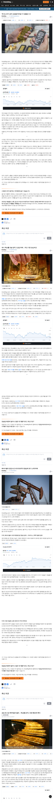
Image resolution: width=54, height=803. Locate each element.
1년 (14, 96)
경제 (17, 5)
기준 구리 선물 (20, 424)
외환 (41, 5)
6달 (11, 96)
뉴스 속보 (12, 5)
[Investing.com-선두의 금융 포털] (8, 2)
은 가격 (17, 420)
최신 (2, 5)
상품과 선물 (35, 5)
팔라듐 (19, 793)
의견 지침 (3, 260)
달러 (20, 388)
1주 (6, 96)
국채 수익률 (10, 388)
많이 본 (7, 5)
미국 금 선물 (21, 319)
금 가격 (20, 779)
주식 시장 (22, 5)
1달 (8, 96)
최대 (19, 96)
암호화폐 (45, 5)
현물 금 (4, 317)
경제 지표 (28, 5)
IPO (50, 5)
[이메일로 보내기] (14, 237)
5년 (16, 96)
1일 (4, 96)
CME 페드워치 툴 (7, 378)
